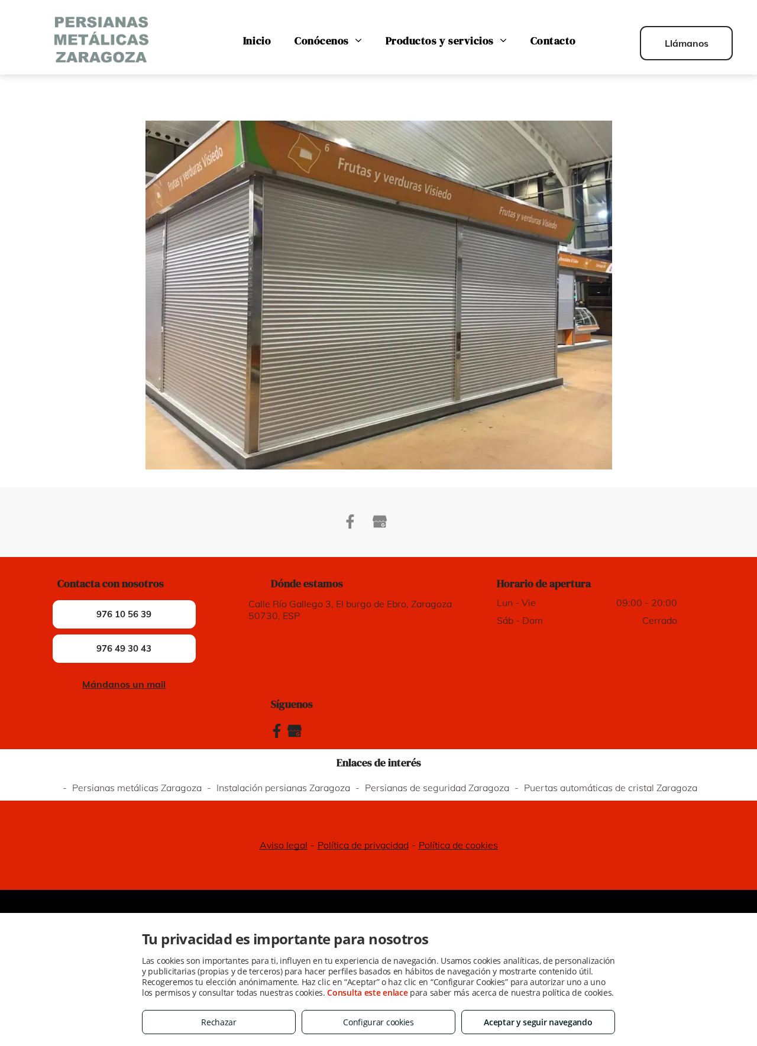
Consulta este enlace (367, 992)
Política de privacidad (363, 845)
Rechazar (219, 1022)
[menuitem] (257, 40)
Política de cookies (458, 845)
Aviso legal (284, 845)
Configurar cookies (378, 1022)
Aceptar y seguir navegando (538, 1022)
